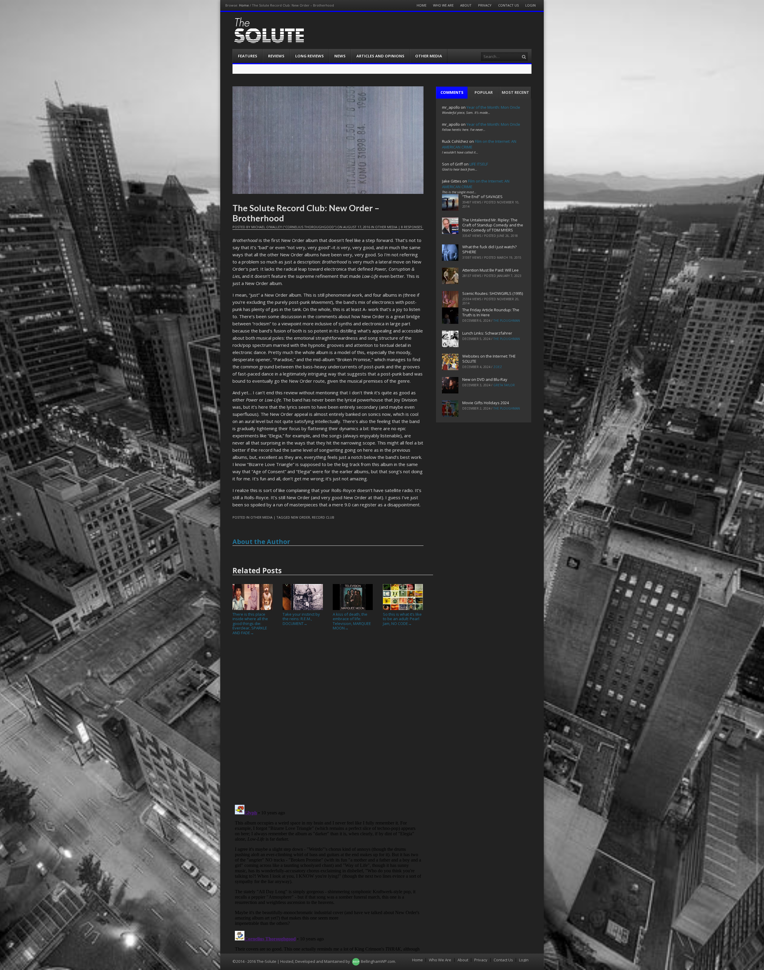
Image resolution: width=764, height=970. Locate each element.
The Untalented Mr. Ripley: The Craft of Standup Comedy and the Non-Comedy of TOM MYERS (492, 225)
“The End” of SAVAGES (482, 196)
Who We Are (443, 5)
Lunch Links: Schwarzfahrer (487, 333)
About (466, 5)
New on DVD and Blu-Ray (484, 379)
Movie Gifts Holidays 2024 (485, 402)
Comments (451, 92)
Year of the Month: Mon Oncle (493, 107)
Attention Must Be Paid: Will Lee (490, 270)
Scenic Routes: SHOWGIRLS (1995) (492, 293)
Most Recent (515, 92)
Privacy (485, 5)
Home (244, 5)
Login (530, 5)
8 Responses (411, 227)
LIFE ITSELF (478, 164)
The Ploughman (506, 320)
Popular (484, 92)
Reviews (276, 56)
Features (247, 56)
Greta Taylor (504, 385)
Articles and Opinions (380, 56)
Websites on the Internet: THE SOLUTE (489, 358)
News (340, 56)
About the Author (261, 541)
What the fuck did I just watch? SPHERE (489, 249)
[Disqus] (327, 722)
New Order (300, 517)
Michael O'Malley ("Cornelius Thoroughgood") (293, 227)
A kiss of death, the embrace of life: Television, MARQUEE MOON (352, 621)
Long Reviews (309, 56)
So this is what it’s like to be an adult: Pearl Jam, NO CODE (402, 619)
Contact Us (508, 5)
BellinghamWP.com (378, 961)
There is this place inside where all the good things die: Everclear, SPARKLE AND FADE (250, 623)
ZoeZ (497, 367)
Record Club (323, 517)
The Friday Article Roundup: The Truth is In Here (490, 312)
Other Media (428, 56)
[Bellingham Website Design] (356, 961)
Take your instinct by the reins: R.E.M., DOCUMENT (301, 619)
